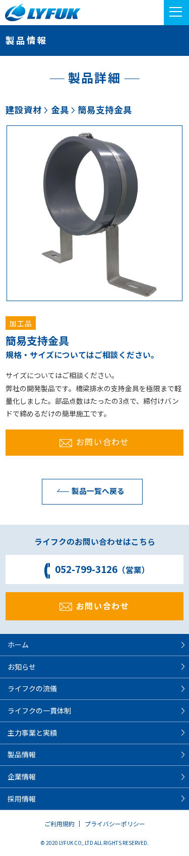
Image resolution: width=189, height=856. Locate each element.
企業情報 (22, 776)
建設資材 (24, 109)
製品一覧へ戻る (98, 490)
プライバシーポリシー (115, 823)
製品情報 (22, 754)
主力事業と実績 (32, 733)
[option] (94, 213)
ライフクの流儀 (32, 688)
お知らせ (22, 667)
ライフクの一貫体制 (39, 710)
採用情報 (22, 799)
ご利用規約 (59, 823)
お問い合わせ (103, 442)
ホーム (18, 644)
